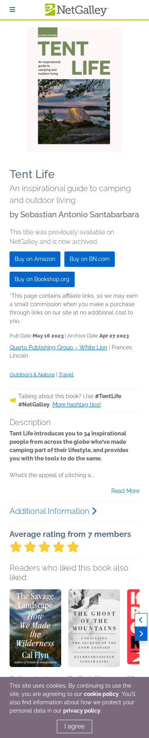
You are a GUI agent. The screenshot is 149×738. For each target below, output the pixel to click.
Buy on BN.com (90, 259)
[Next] (141, 634)
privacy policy (82, 710)
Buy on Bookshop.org (42, 279)
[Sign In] (12, 10)
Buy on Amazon (35, 259)
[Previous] (141, 620)
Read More (125, 491)
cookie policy (101, 694)
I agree (74, 726)
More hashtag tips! (76, 404)
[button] (35, 631)
